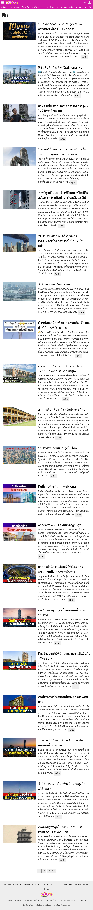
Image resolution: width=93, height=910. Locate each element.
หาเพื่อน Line (52, 7)
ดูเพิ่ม (84, 57)
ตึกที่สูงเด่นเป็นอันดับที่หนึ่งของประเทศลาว (63, 699)
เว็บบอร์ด (25, 7)
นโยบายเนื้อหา (51, 901)
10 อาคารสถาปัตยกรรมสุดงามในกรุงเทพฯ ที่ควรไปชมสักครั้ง (60, 26)
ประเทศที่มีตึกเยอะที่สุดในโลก (57, 448)
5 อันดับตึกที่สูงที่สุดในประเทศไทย (60, 67)
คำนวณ (79, 7)
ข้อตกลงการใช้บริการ (14, 901)
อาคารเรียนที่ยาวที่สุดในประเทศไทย (61, 409)
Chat (43, 7)
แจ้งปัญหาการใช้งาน (43, 905)
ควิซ (71, 7)
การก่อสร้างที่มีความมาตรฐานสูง (59, 525)
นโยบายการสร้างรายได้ (68, 901)
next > (52, 870)
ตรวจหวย (15, 7)
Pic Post (63, 7)
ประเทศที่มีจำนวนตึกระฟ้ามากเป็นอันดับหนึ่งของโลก (60, 743)
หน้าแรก (4, 7)
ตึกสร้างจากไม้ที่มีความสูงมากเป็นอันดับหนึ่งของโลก (64, 656)
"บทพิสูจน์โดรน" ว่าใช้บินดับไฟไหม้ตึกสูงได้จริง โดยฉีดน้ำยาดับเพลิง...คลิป (63, 195)
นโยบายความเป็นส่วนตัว (34, 901)
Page (46, 889)
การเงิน (88, 7)
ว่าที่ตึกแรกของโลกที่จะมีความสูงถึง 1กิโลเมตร (61, 786)
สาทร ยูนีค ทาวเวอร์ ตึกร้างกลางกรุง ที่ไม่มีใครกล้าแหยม (63, 108)
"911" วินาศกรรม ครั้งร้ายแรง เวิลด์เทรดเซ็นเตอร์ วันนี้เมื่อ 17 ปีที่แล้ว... (60, 241)
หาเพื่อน (35, 7)
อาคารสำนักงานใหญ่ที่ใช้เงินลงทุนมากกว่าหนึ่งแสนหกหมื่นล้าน (60, 569)
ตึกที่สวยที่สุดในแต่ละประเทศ (57, 486)
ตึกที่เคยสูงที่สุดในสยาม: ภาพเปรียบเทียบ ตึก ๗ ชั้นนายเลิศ (61, 829)
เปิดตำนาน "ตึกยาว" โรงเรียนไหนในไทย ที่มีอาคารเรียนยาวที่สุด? (62, 369)
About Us (82, 901)
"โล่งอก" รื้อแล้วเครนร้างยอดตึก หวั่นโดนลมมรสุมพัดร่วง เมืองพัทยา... (62, 152)
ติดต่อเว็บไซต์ (28, 905)
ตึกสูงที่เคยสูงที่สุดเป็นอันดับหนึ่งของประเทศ (61, 613)
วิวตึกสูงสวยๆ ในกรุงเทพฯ (55, 284)
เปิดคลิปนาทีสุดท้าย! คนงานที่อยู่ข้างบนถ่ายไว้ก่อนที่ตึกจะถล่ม (64, 325)
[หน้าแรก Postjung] (12, 2)
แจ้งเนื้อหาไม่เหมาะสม (62, 905)
